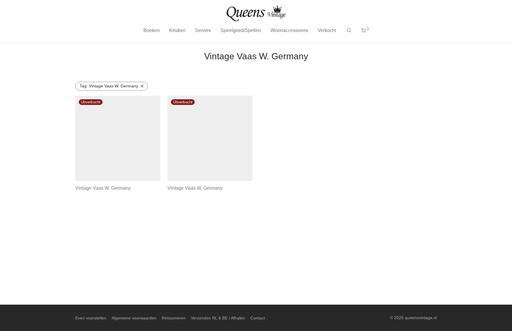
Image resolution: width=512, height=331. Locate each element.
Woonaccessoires (289, 30)
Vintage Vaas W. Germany (109, 86)
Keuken (177, 30)
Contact (257, 318)
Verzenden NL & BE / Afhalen (218, 318)
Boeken (151, 30)
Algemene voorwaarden (134, 318)
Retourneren (173, 318)
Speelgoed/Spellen (240, 30)
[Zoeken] (349, 30)
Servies (203, 30)
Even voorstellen (90, 318)
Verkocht (327, 30)
